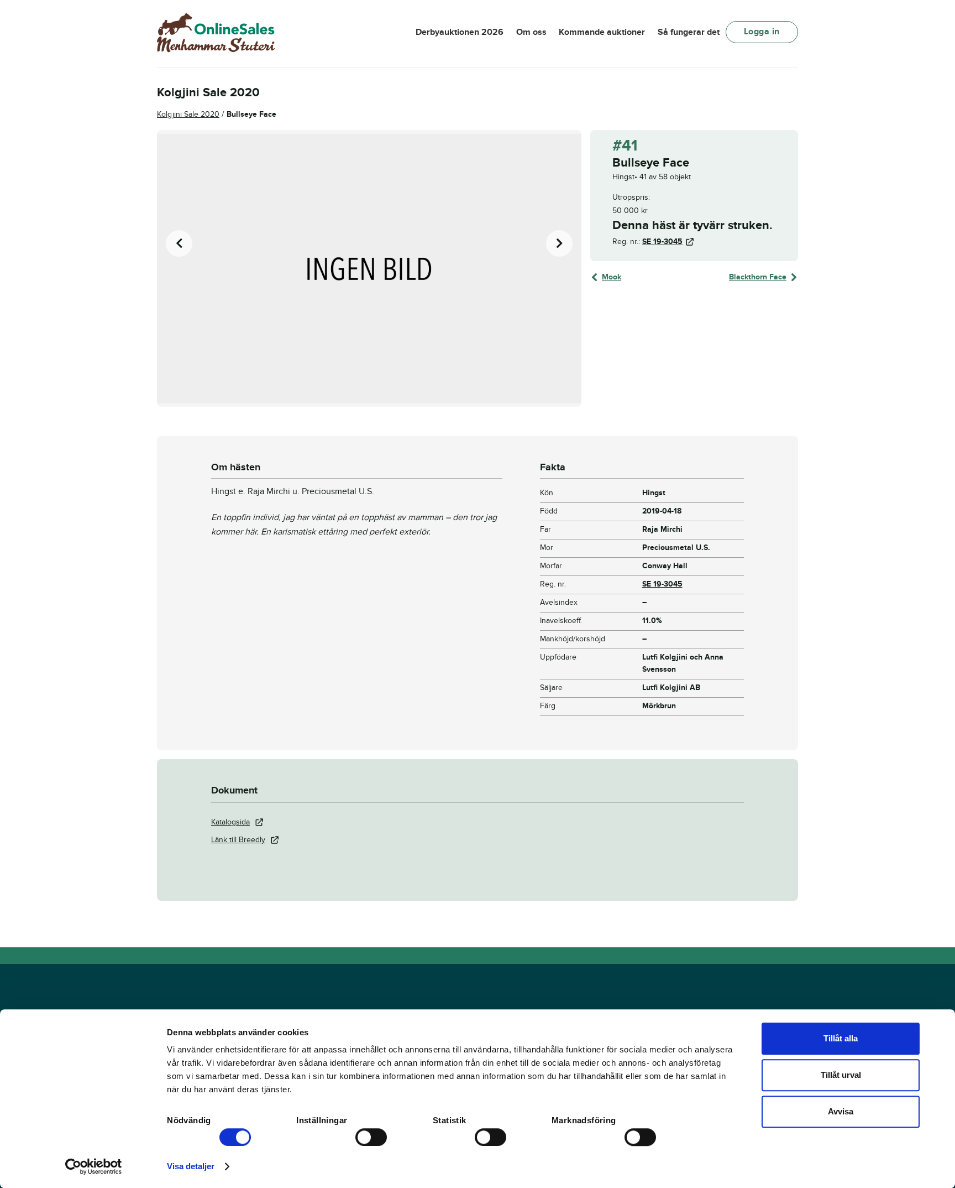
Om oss (531, 32)
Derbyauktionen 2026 (459, 32)
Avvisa (840, 1111)
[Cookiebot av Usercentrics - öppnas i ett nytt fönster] (93, 1166)
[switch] (371, 1137)
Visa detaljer (190, 1166)
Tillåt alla (840, 1038)
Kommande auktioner (602, 32)
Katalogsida (230, 822)
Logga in (762, 31)
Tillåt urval (841, 1075)
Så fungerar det (689, 32)
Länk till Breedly (238, 839)
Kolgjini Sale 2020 (188, 114)
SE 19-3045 (662, 241)
